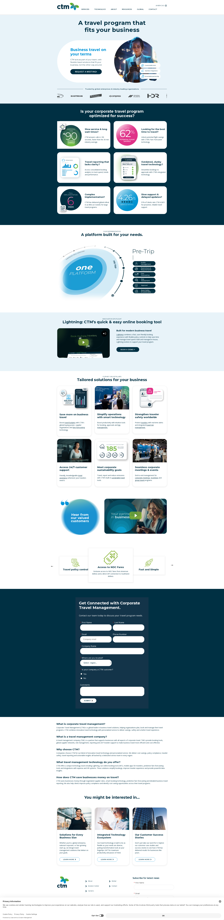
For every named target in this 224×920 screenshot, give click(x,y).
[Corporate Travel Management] (68, 7)
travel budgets (70, 422)
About (114, 9)
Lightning (119, 334)
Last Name (118, 622)
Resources (127, 9)
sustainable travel (118, 478)
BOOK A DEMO (127, 349)
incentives (154, 478)
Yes (85, 674)
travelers (144, 422)
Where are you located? (91, 658)
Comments (85, 685)
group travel (139, 480)
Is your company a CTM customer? (96, 669)
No (84, 678)
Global (140, 9)
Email (83, 634)
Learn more (69, 859)
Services (85, 9)
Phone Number (120, 634)
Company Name (88, 646)
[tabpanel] (112, 565)
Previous (52, 565)
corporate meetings (142, 478)
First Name (86, 622)
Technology (100, 9)
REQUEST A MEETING (85, 71)
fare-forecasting (79, 427)
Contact (153, 9)
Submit (87, 701)
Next (171, 565)
